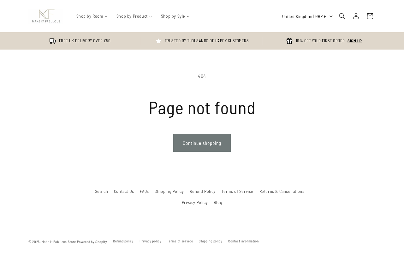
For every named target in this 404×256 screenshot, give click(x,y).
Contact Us (124, 191)
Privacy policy (151, 241)
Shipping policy (211, 241)
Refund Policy (203, 191)
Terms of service (180, 241)
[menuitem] (92, 16)
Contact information (243, 241)
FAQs (144, 191)
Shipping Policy (169, 191)
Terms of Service (237, 191)
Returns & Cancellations (282, 191)
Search (101, 191)
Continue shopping (202, 143)
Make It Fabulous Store (59, 242)
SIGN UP (355, 40)
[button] (342, 16)
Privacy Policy (195, 202)
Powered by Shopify (92, 242)
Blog (218, 202)
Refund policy (123, 241)
